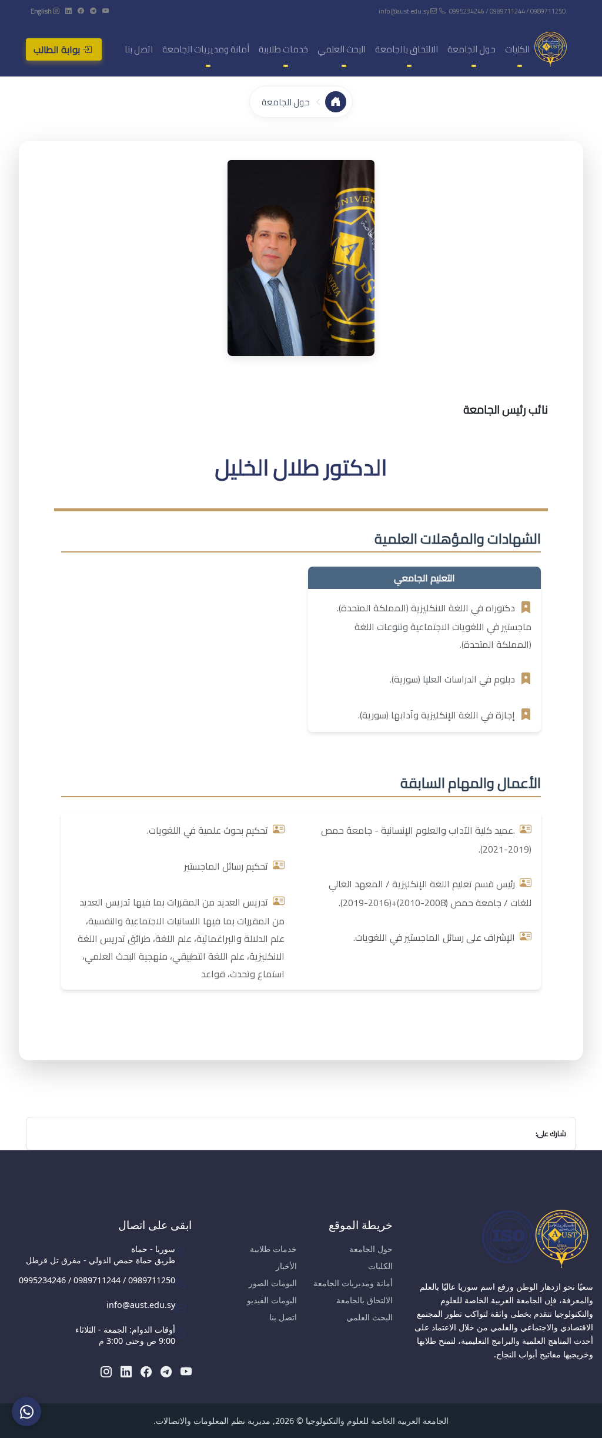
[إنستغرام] (55, 11)
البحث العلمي (369, 1317)
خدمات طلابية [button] (283, 49)
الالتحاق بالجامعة (364, 1300)
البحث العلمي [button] (341, 49)
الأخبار (286, 1265)
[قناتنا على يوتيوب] (105, 11)
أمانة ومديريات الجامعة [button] (205, 49)
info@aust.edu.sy (404, 11)
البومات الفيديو (272, 1300)
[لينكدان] (68, 11)
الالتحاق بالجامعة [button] (406, 49)
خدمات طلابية (273, 1248)
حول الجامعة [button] (471, 49)
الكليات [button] (517, 49)
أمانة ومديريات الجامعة (353, 1283)
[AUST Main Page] (501, 1238)
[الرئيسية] (335, 101)
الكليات (380, 1265)
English (41, 11)
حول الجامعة (286, 102)
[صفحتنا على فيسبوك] (80, 11)
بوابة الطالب (58, 49)
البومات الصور (273, 1283)
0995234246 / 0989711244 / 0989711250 (507, 11)
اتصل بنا (139, 49)
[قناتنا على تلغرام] (92, 11)
